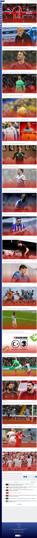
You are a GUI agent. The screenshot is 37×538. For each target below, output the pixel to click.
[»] (36, 476)
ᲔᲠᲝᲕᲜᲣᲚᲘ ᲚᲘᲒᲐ (33, 330)
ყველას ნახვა (19, 504)
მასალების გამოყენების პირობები (19, 529)
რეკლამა (19, 525)
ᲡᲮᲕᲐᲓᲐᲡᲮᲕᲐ (34, 118)
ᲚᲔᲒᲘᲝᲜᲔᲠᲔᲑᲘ (34, 23)
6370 (34, 476)
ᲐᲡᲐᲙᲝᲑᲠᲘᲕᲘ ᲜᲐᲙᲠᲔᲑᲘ (33, 353)
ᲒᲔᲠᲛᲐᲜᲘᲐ (34, 70)
